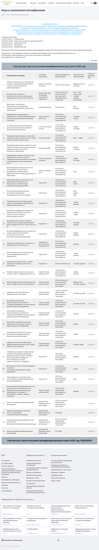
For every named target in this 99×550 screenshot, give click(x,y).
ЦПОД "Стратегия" (8, 466)
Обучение (33, 3)
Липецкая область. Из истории (61, 470)
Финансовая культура (58, 478)
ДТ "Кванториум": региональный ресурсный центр (61, 461)
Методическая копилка (63, 3)
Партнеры (5, 485)
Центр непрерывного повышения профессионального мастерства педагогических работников (12, 471)
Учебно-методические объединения (33, 464)
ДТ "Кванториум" (7, 463)
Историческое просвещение (35, 481)
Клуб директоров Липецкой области (35, 487)
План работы (42, 3)
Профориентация (56, 475)
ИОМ (3, 15)
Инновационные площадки (10, 480)
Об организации (21, 3)
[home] (7, 3)
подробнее (91, 85)
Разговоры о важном (58, 472)
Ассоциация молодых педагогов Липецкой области (36, 468)
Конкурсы (51, 3)
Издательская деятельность (11, 482)
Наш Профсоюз (7, 491)
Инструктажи (30, 483)
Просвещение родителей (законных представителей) (35, 491)
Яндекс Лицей (55, 481)
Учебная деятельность (33, 460)
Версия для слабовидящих (14, 540)
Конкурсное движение (33, 472)
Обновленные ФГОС (32, 478)
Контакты (76, 3)
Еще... (83, 3)
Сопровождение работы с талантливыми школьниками (60, 466)
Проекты (4, 477)
